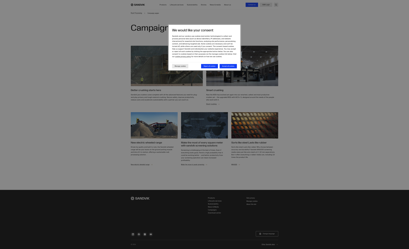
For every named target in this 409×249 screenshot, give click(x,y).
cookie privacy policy (183, 57)
